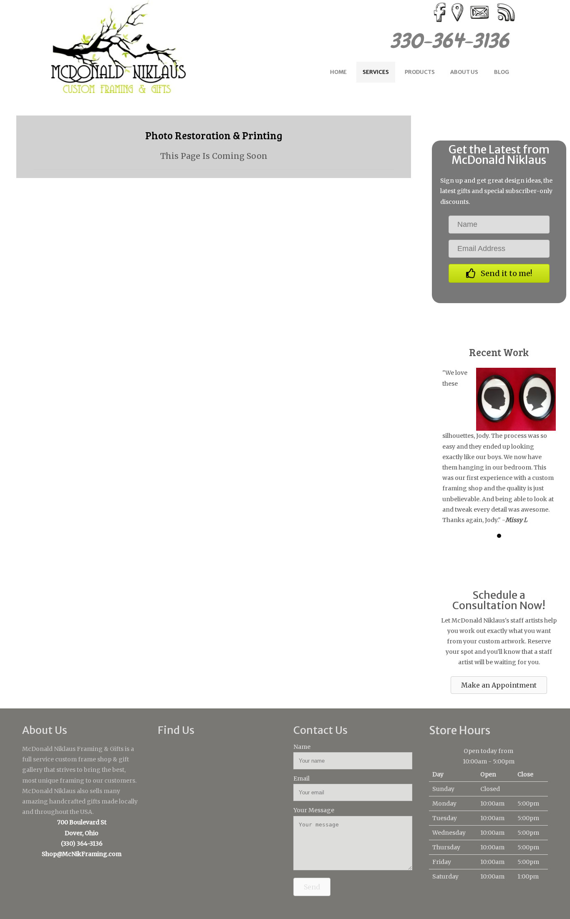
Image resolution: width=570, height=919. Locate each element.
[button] (499, 273)
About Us (464, 71)
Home (338, 71)
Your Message (313, 810)
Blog (501, 71)
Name (301, 747)
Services (376, 71)
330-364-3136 (454, 41)
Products (420, 71)
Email (301, 778)
